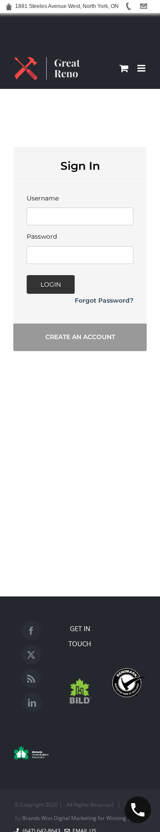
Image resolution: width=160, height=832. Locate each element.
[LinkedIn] (32, 702)
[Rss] (31, 678)
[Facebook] (31, 630)
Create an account (80, 337)
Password (42, 236)
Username (43, 198)
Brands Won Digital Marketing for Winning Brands (83, 818)
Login (50, 284)
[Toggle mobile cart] (124, 68)
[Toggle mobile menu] (142, 68)
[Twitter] (31, 654)
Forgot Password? (104, 300)
